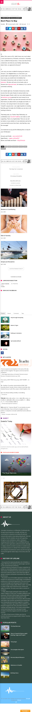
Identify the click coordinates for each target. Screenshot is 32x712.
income (20, 146)
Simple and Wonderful (7, 262)
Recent (9, 313)
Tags (22, 313)
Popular (3, 313)
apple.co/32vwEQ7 (14, 138)
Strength (28, 698)
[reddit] (16, 28)
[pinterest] (18, 28)
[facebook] (7, 28)
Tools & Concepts (15, 17)
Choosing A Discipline (16, 175)
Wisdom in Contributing (8, 209)
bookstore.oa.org (6, 97)
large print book (12, 84)
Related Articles (15, 181)
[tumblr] (24, 28)
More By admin (15, 183)
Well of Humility (6, 235)
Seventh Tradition (15, 116)
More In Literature (15, 185)
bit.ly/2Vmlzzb (21, 140)
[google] (13, 28)
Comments (16, 313)
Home (2, 15)
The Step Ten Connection (16, 168)
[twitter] (10, 28)
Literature (7, 15)
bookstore (3, 82)
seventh (3, 148)
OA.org (19, 700)
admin (3, 24)
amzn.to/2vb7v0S (17, 136)
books (9, 146)
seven (25, 146)
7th (6, 146)
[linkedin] (21, 28)
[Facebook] (2, 352)
